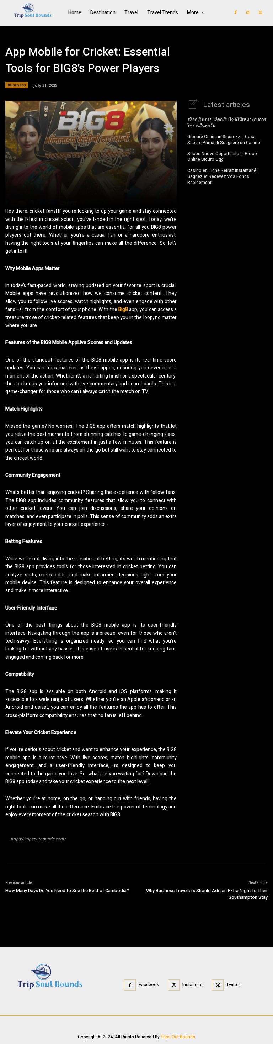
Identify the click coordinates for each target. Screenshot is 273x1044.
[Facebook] (235, 12)
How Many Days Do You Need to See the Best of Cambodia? (67, 890)
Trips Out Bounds (178, 1037)
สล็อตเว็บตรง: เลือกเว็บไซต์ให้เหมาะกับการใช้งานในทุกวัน (226, 122)
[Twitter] (260, 12)
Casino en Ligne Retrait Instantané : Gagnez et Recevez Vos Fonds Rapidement (222, 176)
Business (16, 85)
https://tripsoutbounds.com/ (38, 839)
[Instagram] (248, 12)
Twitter (233, 984)
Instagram (192, 984)
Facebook (149, 984)
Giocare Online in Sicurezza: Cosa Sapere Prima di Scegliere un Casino (223, 139)
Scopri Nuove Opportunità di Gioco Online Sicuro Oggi (222, 157)
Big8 (123, 309)
